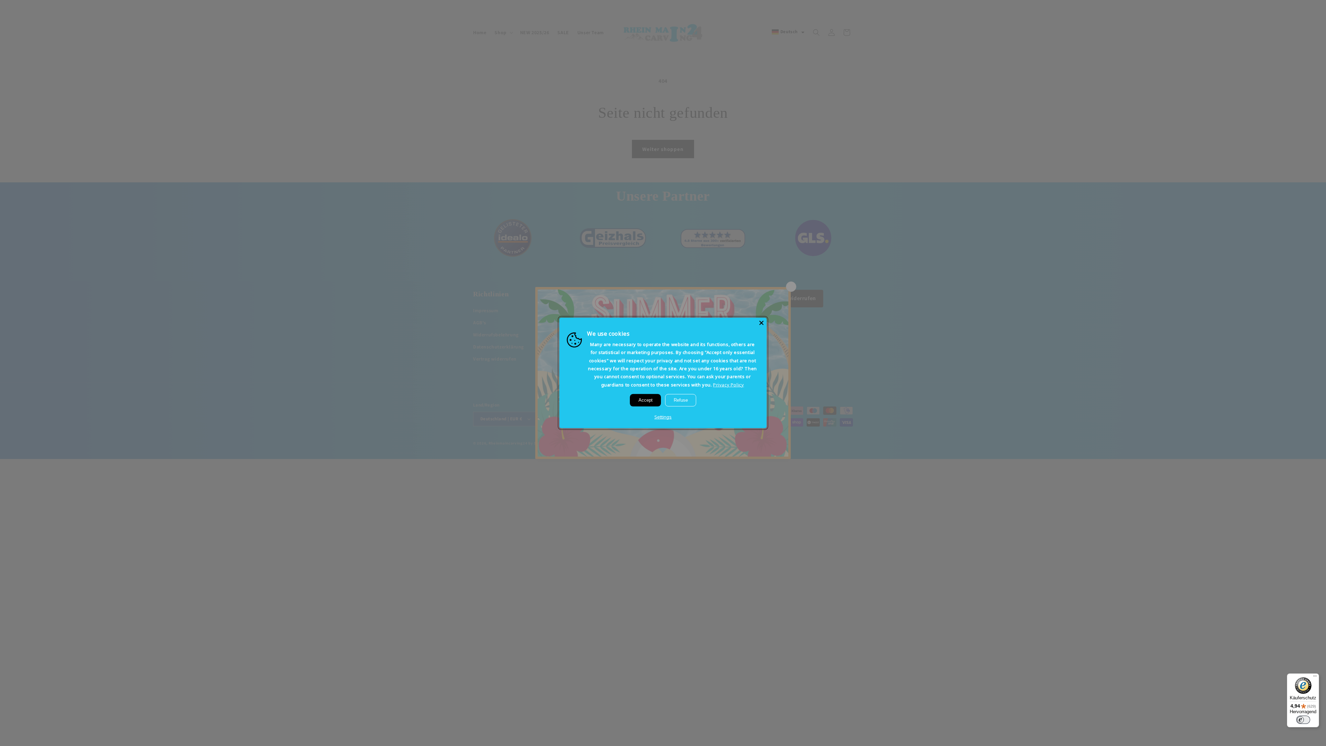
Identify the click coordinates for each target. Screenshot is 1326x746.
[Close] (761, 322)
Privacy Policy (728, 385)
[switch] (1303, 720)
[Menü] (1315, 677)
